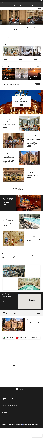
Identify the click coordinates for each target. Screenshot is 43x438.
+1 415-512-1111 (39, 5)
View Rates (5, 59)
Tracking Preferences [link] (4, 424)
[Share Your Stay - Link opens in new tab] (8, 74)
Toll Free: (25, 399)
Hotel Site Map (6, 425)
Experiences (4, 400)
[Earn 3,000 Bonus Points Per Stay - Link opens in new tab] (34, 74)
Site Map (3, 425)
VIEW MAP (34, 5)
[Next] (40, 52)
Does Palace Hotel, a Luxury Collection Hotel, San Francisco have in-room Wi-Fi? (18, 377)
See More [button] (25, 189)
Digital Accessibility (29, 424)
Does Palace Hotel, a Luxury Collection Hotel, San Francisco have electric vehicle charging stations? (21, 383)
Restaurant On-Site (15, 255)
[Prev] (3, 52)
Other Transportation (5, 306)
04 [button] (9, 210)
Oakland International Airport (6, 304)
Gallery (31, 22)
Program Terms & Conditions (15, 424)
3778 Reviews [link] (26, 5)
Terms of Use (10, 424)
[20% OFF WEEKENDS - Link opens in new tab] (21, 74)
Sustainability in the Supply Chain (35, 424)
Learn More (5, 39)
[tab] (13, 251)
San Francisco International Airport (7, 301)
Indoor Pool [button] (24, 255)
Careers (7, 424)
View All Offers (38, 66)
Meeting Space (34, 255)
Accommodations (4, 398)
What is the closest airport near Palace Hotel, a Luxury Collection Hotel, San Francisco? (19, 380)
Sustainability (4, 255)
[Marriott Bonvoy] (40, 0)
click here (39, 436)
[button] (36, 0)
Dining (3, 399)
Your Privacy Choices (25, 424)
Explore (4, 204)
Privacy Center (19, 424)
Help (8, 425)
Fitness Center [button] (5, 257)
